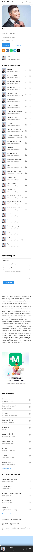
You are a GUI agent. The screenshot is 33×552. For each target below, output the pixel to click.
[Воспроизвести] (4, 58)
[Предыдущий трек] (19, 549)
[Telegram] (14, 50)
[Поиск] (22, 1)
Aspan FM (5, 507)
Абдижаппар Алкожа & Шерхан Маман (15, 174)
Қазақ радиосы (6, 486)
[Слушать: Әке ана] (30, 449)
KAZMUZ (7, 1)
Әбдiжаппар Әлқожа (8, 33)
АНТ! (8, 57)
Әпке (9, 165)
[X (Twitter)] (18, 50)
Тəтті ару (10, 123)
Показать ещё (6, 468)
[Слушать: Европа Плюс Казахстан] (30, 481)
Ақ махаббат (11, 183)
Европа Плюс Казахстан (9, 479)
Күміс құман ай (12, 153)
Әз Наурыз (10, 238)
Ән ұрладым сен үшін (14, 226)
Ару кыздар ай (12, 93)
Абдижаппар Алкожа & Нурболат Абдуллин (15, 137)
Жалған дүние (11, 177)
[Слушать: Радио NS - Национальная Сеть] (30, 495)
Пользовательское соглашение (11, 519)
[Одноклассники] (3, 50)
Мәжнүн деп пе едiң (13, 81)
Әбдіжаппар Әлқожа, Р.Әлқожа (15, 167)
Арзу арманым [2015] (14, 129)
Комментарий (7, 268)
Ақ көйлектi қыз (12, 189)
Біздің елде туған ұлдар (14, 159)
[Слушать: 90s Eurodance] (30, 502)
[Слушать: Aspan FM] (30, 509)
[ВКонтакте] (7, 50)
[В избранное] (30, 58)
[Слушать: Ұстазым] (30, 456)
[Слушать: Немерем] (30, 414)
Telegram (16, 523)
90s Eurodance (6, 500)
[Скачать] (25, 58)
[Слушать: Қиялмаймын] (30, 400)
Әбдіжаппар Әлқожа (13, 107)
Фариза (9, 232)
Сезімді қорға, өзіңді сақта (15, 220)
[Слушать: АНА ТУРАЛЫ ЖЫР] (30, 442)
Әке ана (9, 69)
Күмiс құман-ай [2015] (14, 141)
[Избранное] (26, 2)
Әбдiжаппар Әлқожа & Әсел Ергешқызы (15, 198)
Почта (7, 523)
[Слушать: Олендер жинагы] (30, 463)
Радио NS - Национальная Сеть (12, 493)
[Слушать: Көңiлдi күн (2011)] (30, 435)
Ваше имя (6, 260)
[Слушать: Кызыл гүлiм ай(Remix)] (30, 407)
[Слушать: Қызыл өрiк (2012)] (30, 421)
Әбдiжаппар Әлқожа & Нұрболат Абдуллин (15, 131)
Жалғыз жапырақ (12, 105)
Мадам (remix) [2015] (14, 202)
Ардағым (10, 147)
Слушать (6, 45)
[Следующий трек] (26, 549)
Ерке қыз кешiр (12, 75)
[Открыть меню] (30, 1)
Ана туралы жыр (12, 117)
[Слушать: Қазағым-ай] (30, 428)
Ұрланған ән (11, 244)
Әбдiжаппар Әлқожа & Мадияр (15, 95)
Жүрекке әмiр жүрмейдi (15, 111)
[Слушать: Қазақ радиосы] (30, 488)
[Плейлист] (30, 549)
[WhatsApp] (11, 50)
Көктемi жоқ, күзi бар (14, 87)
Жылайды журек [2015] (14, 135)
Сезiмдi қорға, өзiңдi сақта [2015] (15, 208)
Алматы (9, 214)
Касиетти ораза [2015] (14, 171)
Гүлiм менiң (11, 99)
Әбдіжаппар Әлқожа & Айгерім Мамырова (15, 149)
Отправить (8, 282)
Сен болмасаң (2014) (14, 195)
